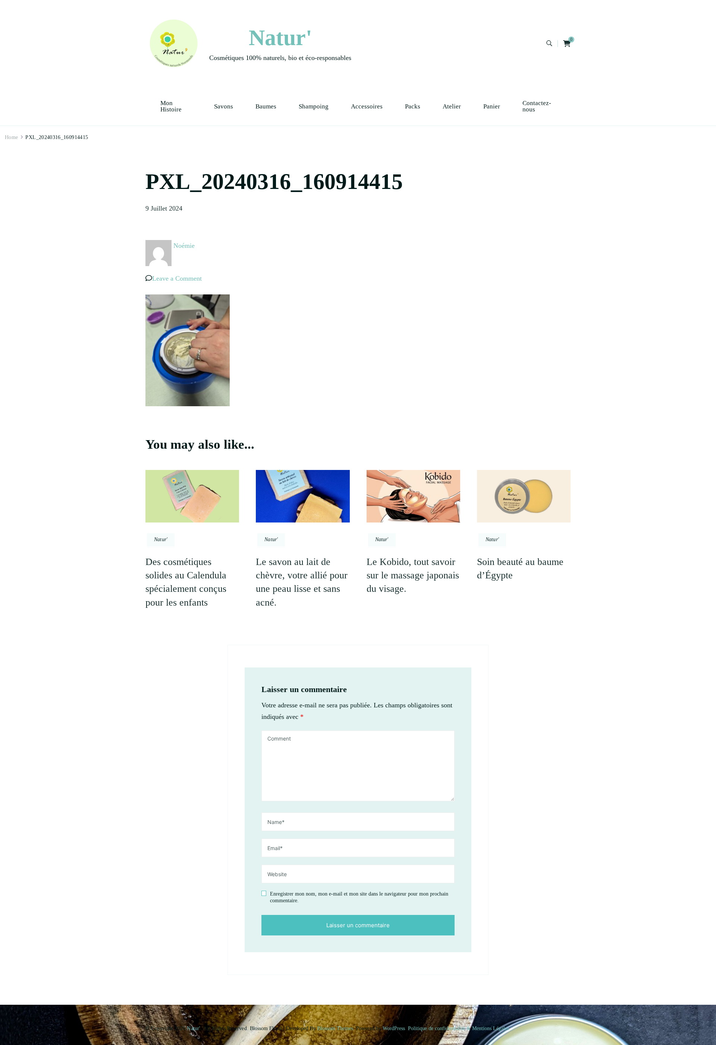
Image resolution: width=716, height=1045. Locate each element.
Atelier (452, 106)
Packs (412, 106)
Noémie (184, 245)
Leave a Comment (177, 278)
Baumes (265, 106)
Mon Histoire (171, 106)
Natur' (280, 37)
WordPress (394, 1028)
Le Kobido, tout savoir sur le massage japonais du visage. (413, 575)
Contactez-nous (536, 106)
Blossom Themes (335, 1028)
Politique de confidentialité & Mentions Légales (458, 1028)
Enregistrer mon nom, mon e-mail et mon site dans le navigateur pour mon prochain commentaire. (359, 897)
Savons (223, 106)
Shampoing (314, 106)
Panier (491, 106)
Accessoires (367, 106)
